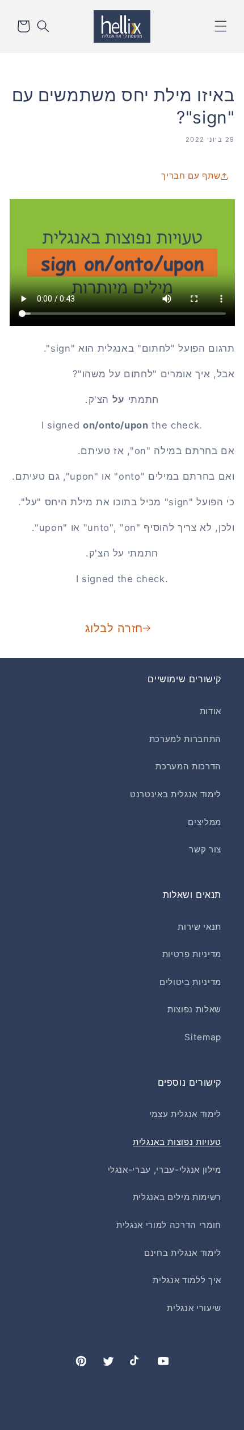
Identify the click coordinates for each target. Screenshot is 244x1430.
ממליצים (204, 822)
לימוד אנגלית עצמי (185, 1113)
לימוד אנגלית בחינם (182, 1252)
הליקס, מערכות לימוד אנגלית (144, 1421)
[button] (220, 26)
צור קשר (205, 849)
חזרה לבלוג (114, 628)
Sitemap (202, 1037)
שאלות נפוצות (194, 1009)
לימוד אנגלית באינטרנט (175, 794)
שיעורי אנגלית (194, 1308)
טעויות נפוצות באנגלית (177, 1141)
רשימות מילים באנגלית (177, 1197)
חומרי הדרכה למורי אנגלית (168, 1224)
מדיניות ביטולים (190, 981)
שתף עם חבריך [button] (190, 175)
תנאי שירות (199, 926)
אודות (210, 711)
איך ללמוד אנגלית (187, 1280)
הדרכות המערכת (188, 766)
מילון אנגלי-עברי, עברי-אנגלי (164, 1169)
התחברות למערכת (185, 738)
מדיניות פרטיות (191, 954)
